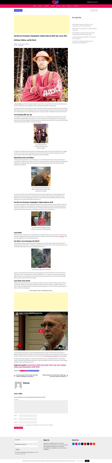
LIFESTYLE (40, 6)
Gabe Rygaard (55, 356)
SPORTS (52, 6)
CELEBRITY (46, 6)
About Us (69, 6)
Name (15, 415)
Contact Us (76, 6)
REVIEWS (58, 6)
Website (16, 422)
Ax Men (27, 370)
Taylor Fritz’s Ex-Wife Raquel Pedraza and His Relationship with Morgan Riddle (45, 10)
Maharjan (21, 45)
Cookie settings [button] (79, 460)
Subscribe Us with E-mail (20, 444)
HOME (34, 6)
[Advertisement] (41, 24)
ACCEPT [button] (87, 460)
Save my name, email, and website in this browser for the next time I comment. (34, 425)
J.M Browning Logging (34, 370)
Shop (63, 6)
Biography (22, 370)
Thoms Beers (63, 356)
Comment (16, 399)
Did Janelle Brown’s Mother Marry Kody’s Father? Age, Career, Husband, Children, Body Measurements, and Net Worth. (40, 366)
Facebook (62, 236)
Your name (17, 439)
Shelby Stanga (48, 356)
